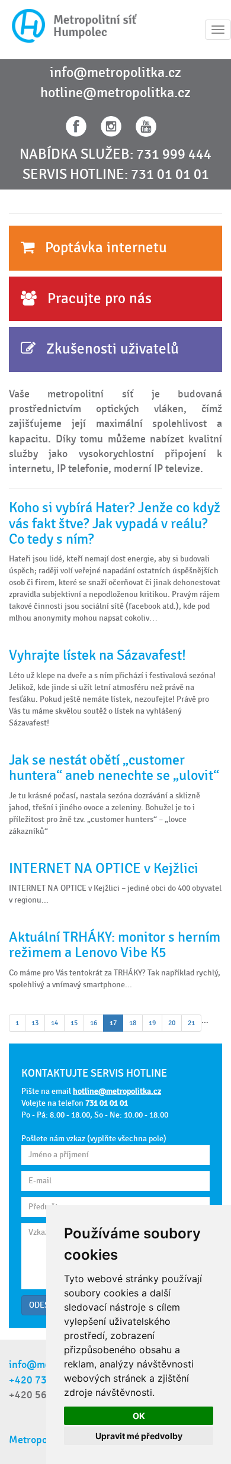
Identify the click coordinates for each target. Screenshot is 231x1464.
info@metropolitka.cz (115, 73)
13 (34, 1023)
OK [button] (139, 1416)
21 (191, 1023)
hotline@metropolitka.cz (115, 93)
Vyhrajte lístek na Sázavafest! (97, 655)
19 (152, 1023)
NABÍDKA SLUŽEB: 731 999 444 (115, 154)
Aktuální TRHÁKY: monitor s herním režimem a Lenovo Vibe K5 (114, 945)
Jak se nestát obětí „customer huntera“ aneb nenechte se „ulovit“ (114, 768)
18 (132, 1023)
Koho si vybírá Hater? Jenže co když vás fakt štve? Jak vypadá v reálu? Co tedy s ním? (114, 523)
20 (171, 1023)
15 (74, 1023)
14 (54, 1023)
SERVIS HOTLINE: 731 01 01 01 (116, 174)
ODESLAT (45, 1305)
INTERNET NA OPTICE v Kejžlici (103, 868)
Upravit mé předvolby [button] (138, 1436)
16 (93, 1023)
